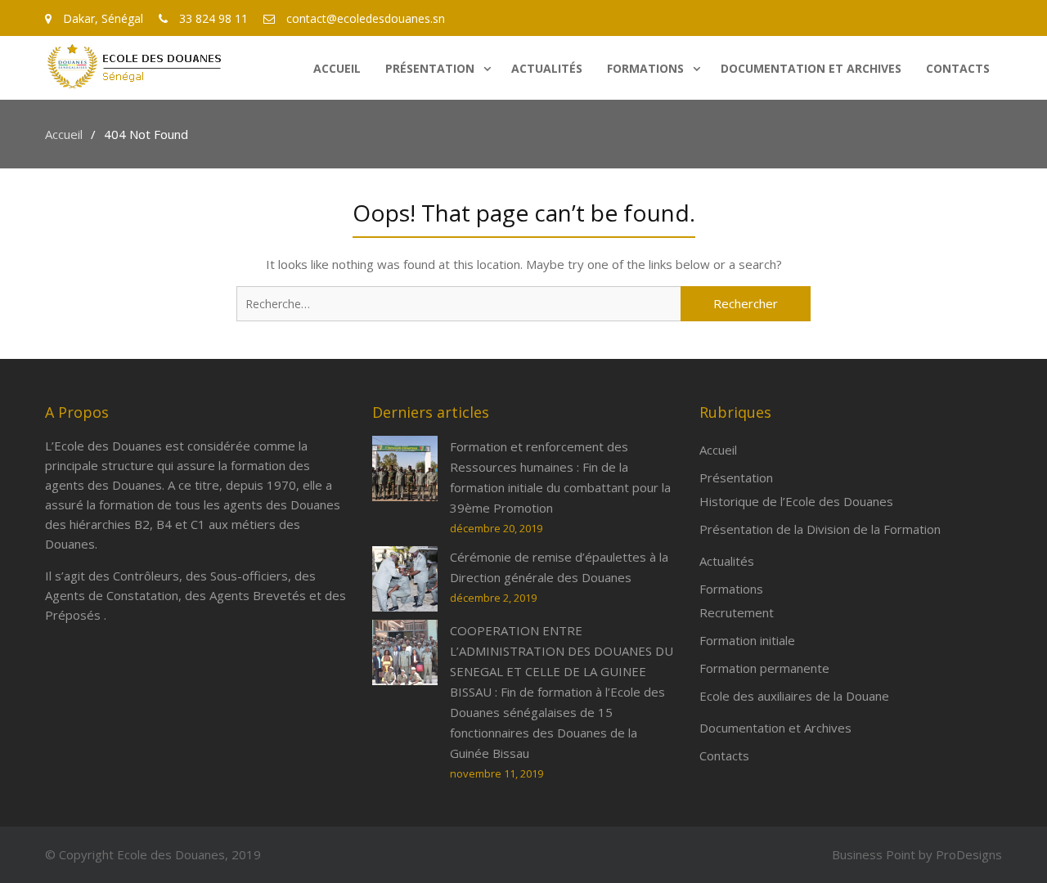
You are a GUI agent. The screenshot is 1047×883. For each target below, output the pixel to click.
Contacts (958, 68)
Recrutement (736, 612)
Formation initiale (747, 640)
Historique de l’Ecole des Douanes (796, 501)
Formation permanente (764, 668)
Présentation (429, 68)
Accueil (337, 68)
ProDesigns (969, 854)
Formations (645, 68)
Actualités (546, 68)
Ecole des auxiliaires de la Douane (794, 696)
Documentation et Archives (811, 68)
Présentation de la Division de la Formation (820, 529)
